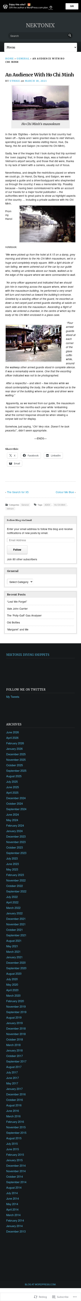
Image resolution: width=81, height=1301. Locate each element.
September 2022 (16, 891)
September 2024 (16, 809)
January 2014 (14, 1226)
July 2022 (12, 897)
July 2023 (12, 858)
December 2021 (16, 919)
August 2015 (13, 1138)
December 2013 (16, 1231)
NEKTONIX (40, 25)
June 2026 (12, 732)
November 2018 (16, 1034)
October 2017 (14, 1056)
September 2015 (16, 1133)
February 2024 (15, 825)
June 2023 (12, 864)
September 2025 (16, 771)
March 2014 (13, 1215)
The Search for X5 (18, 492)
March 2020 (13, 995)
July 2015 (12, 1144)
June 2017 (12, 1078)
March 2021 (13, 952)
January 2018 (14, 1050)
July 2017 (12, 1072)
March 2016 (13, 1116)
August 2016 (13, 1105)
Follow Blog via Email (19, 520)
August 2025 (13, 776)
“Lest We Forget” (17, 601)
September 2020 (16, 968)
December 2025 (16, 754)
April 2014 (12, 1209)
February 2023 (15, 875)
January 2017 (14, 1089)
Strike (15, 80)
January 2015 (14, 1160)
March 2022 (13, 908)
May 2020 (12, 984)
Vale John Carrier (17, 608)
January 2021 (14, 957)
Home (9, 58)
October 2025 (14, 765)
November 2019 (16, 1006)
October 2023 (14, 847)
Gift (72, 6)
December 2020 (16, 962)
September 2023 (16, 853)
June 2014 (12, 1198)
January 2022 (14, 913)
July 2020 (12, 979)
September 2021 (16, 935)
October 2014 (14, 1176)
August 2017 (13, 1067)
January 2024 (14, 831)
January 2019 (14, 1023)
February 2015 (15, 1154)
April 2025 (12, 792)
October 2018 (14, 1039)
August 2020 (13, 973)
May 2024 (12, 820)
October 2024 (14, 803)
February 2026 (15, 743)
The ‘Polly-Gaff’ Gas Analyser (24, 615)
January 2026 (14, 749)
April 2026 (12, 738)
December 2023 (16, 836)
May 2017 (12, 1083)
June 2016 (12, 1111)
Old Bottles (13, 622)
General (23, 58)
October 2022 (14, 886)
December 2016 (16, 1094)
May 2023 (12, 869)
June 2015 (12, 1149)
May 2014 (12, 1204)
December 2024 (16, 798)
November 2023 (16, 842)
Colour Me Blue (65, 492)
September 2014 (16, 1182)
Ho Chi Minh (59, 504)
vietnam (10, 508)
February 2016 (15, 1122)
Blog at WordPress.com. (40, 1284)
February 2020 (15, 1001)
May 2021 (12, 946)
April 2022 (12, 902)
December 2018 (16, 1028)
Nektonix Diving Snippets (27, 655)
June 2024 (12, 814)
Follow (17, 549)
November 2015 (16, 1127)
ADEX (47, 504)
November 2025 (16, 760)
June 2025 (12, 787)
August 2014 (13, 1187)
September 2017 (16, 1061)
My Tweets (12, 697)
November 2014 (16, 1171)
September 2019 (16, 1012)
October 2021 (14, 930)
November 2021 (16, 924)
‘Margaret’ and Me (17, 629)
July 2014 (12, 1193)
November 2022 (16, 880)
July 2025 (12, 781)
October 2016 (14, 1100)
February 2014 (15, 1220)
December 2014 (16, 1165)
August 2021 (13, 941)
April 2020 (12, 990)
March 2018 (13, 1045)
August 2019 (13, 1017)
